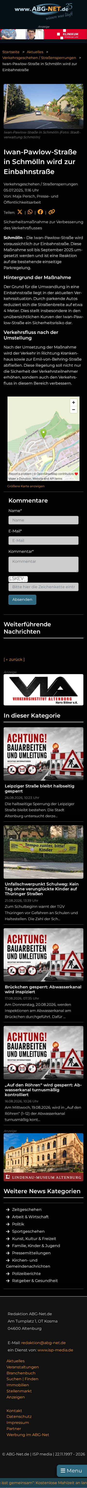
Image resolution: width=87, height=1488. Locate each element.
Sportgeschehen (28, 1231)
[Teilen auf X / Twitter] (20, 212)
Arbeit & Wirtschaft (30, 1217)
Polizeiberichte (26, 1273)
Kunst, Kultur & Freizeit (34, 1238)
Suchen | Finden (22, 1379)
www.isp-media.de (55, 1350)
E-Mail (15, 531)
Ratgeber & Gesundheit (35, 1280)
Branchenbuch (21, 1373)
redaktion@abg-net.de (43, 1342)
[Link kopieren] (51, 212)
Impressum (18, 1422)
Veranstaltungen (23, 1367)
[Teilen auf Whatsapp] (30, 212)
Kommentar (21, 551)
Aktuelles (35, 52)
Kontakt (14, 1410)
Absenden (22, 599)
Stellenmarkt (19, 1391)
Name (15, 510)
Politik (18, 1224)
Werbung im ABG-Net (28, 1434)
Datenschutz (19, 1416)
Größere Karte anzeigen (26, 486)
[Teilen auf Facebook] (40, 212)
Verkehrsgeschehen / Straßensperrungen (39, 58)
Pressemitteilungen (31, 1253)
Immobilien (18, 1385)
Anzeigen (16, 1397)
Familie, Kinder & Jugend (36, 1245)
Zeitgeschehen (27, 1209)
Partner (14, 1428)
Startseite (11, 52)
